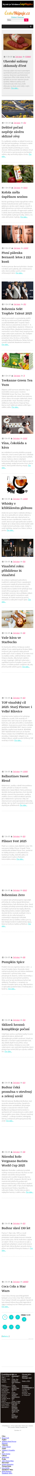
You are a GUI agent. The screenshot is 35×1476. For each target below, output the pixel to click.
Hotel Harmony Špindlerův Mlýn (7, 1472)
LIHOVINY (25, 248)
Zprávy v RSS (26, 1381)
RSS (9, 1427)
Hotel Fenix (5, 1457)
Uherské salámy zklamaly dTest (15, 63)
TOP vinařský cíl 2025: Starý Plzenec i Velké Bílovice (17, 706)
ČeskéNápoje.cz (6, 1425)
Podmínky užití (23, 1427)
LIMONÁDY (25, 1282)
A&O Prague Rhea (8, 1461)
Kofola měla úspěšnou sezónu (15, 194)
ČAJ (24, 375)
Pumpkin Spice (13, 962)
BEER (24, 698)
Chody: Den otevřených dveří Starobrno (16, 1381)
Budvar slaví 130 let (16, 1228)
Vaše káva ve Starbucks (11, 639)
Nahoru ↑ (5, 1336)
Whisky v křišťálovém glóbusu (17, 505)
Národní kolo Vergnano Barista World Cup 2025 (15, 1160)
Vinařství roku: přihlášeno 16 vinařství (13, 570)
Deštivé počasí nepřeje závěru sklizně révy (13, 131)
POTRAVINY (28, 56)
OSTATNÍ (25, 438)
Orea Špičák (5, 1468)
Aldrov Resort (6, 1447)
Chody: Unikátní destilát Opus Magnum (15, 1387)
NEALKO (25, 187)
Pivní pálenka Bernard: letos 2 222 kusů (16, 257)
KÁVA (24, 633)
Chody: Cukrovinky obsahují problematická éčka (16, 1395)
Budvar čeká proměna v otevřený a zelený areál (17, 1091)
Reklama (17, 1427)
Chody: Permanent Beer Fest (15, 1416)
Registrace (21, 17)
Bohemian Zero (13, 895)
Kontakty (13, 1427)
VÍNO (24, 123)
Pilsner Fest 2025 (14, 841)
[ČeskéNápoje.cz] (17, 15)
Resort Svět (5, 1438)
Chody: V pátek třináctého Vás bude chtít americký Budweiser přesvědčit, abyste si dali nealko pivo (16, 1406)
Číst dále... (15, 88)
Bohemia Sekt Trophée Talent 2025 (17, 311)
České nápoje (18, 56)
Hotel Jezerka (6, 1454)
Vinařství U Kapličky (8, 1450)
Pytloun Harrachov (8, 1464)
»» (18, 1327)
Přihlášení (14, 17)
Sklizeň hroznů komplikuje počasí (15, 1026)
